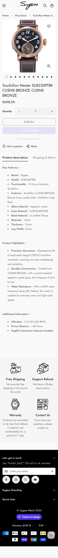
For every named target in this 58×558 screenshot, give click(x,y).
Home (5, 15)
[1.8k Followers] (6, 479)
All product (20, 15)
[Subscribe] (52, 471)
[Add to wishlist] (48, 26)
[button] (52, 5)
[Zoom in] (48, 66)
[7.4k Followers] (16, 479)
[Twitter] (25, 479)
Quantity (7, 111)
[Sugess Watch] (29, 5)
